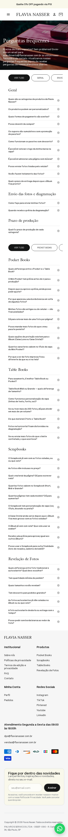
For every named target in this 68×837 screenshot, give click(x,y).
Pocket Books (44, 247)
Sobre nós (9, 655)
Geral (40, 77)
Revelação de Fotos (48, 670)
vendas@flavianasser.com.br (20, 742)
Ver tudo (19, 77)
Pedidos (8, 700)
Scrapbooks (43, 660)
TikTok (40, 700)
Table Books (43, 665)
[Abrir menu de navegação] (8, 14)
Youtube (41, 710)
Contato (8, 678)
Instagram (42, 695)
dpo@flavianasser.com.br (18, 736)
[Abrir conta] (54, 14)
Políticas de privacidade (17, 660)
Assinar (52, 788)
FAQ (6, 673)
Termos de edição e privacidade (15, 666)
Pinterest (42, 705)
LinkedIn (41, 715)
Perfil (7, 695)
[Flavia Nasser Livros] (32, 14)
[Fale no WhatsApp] (59, 828)
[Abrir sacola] (61, 14)
